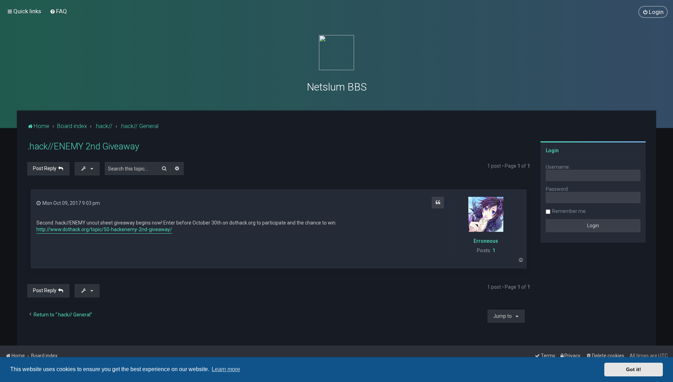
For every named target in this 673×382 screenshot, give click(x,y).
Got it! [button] (633, 369)
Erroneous (486, 241)
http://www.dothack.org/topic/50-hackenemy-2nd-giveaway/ (104, 229)
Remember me (569, 211)
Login (552, 150)
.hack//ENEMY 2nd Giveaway (83, 146)
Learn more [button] (226, 369)
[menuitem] (58, 11)
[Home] (336, 52)
